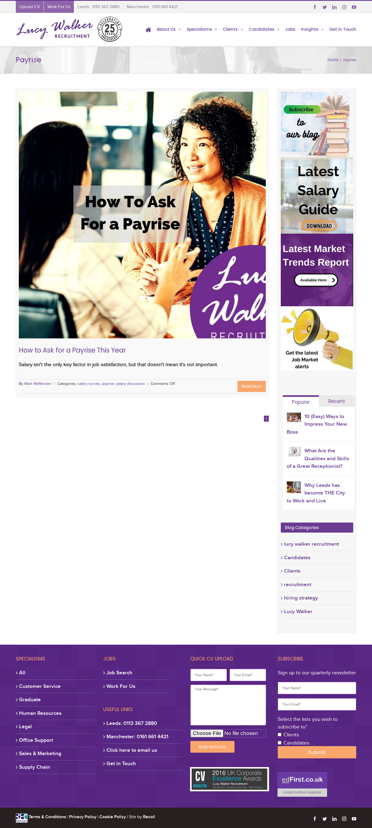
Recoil (149, 816)
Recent (336, 401)
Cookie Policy (112, 816)
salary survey (119, 207)
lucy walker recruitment (311, 544)
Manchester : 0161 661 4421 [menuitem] (152, 6)
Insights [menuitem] (309, 29)
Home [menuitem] (148, 29)
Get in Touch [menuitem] (342, 29)
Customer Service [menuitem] (40, 686)
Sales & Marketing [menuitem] (40, 753)
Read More (252, 386)
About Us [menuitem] (166, 29)
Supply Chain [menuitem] (34, 767)
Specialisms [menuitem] (199, 29)
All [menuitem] (22, 672)
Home (333, 60)
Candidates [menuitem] (262, 29)
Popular (301, 402)
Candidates (297, 557)
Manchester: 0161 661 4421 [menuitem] (137, 736)
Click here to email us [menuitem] (131, 750)
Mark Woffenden (38, 384)
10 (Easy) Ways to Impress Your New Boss (317, 424)
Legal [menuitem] (25, 726)
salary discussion (162, 207)
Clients (292, 571)
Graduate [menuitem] (30, 699)
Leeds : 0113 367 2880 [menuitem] (99, 6)
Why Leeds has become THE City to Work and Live (316, 492)
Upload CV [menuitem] (29, 6)
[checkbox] (317, 739)
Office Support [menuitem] (36, 740)
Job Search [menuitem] (119, 672)
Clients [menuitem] (230, 29)
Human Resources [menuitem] (40, 713)
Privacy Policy (82, 816)
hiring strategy (301, 598)
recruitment (297, 584)
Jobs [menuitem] (290, 29)
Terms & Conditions (47, 816)
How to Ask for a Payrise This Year (142, 198)
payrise (139, 207)
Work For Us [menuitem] (58, 6)
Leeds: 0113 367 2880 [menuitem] (131, 723)
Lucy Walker (298, 611)
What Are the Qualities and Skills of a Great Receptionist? (318, 458)
